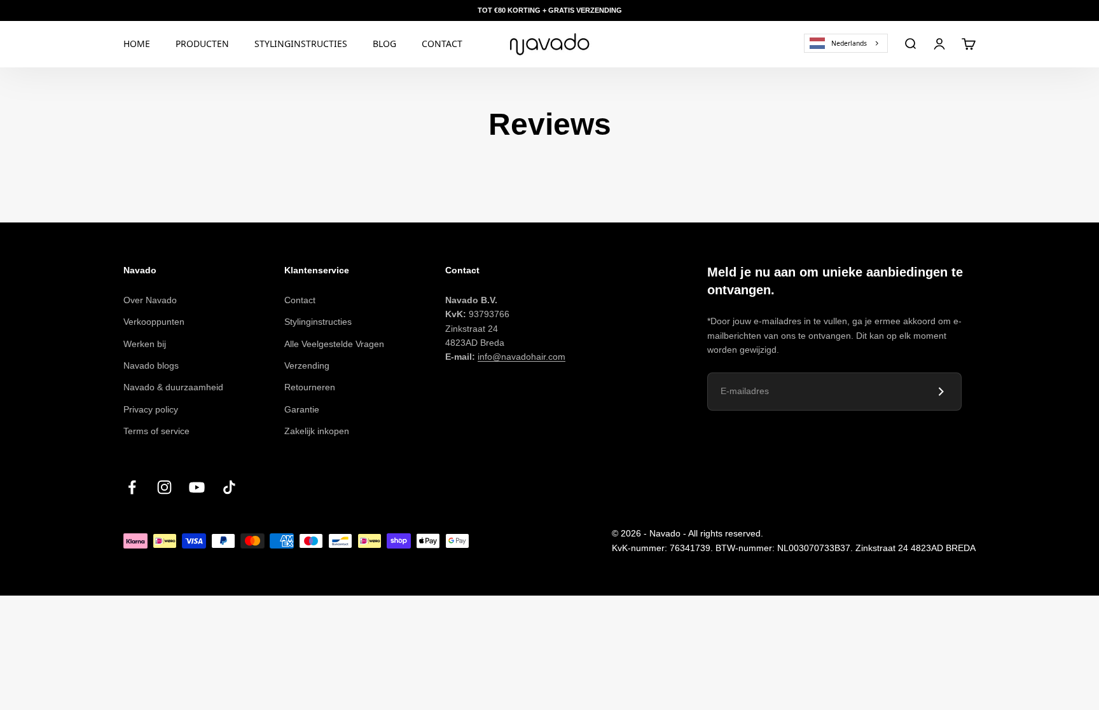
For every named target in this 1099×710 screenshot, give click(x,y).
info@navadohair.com (521, 357)
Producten (202, 44)
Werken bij (144, 344)
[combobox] (846, 42)
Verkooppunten (153, 322)
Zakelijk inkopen (316, 431)
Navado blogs (151, 365)
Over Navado (150, 300)
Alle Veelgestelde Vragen (334, 344)
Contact (442, 44)
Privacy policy (150, 409)
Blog (384, 44)
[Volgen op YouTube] (196, 487)
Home (136, 44)
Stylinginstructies (300, 44)
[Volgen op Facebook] (132, 487)
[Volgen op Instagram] (164, 487)
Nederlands (849, 42)
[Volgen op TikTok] (229, 487)
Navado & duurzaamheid (173, 387)
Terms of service (156, 431)
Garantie (301, 409)
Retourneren (309, 387)
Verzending (306, 365)
